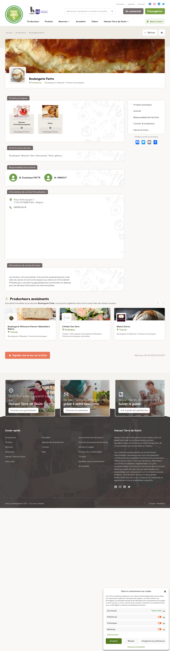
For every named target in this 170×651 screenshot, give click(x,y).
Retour (151, 32)
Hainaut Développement (14, 503)
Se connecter (133, 11)
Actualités (81, 21)
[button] (165, 591)
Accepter (114, 641)
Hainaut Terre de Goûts (115, 21)
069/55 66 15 (20, 207)
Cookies (82, 456)
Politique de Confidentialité (136, 647)
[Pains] (50, 111)
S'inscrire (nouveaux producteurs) (93, 442)
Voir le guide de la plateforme (134, 410)
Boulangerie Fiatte (21, 131)
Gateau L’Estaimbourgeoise (21, 123)
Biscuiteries (85, 336)
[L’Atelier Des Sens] (85, 314)
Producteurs (33, 21)
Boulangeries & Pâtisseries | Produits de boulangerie (64, 83)
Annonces (120, 4)
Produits (49, 21)
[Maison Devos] (139, 314)
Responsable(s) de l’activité (146, 117)
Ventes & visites (141, 130)
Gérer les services (112, 634)
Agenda (131, 4)
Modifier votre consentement (91, 461)
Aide (44, 451)
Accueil (9, 32)
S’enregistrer (155, 11)
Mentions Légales (86, 447)
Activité (137, 111)
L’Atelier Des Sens (71, 326)
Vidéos (94, 21)
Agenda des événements (53, 442)
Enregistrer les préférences (153, 641)
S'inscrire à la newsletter (77, 410)
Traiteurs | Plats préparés (71, 334)
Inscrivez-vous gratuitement (23, 410)
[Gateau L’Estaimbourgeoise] (22, 111)
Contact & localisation (144, 123)
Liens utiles (10, 461)
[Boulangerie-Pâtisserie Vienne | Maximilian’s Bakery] (30, 314)
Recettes (63, 21)
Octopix (152, 503)
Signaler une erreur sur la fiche (29, 355)
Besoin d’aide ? (156, 21)
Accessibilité (84, 466)
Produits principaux (143, 104)
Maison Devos (123, 326)
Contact (141, 4)
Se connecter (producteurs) (91, 437)
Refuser (131, 641)
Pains (50, 123)
